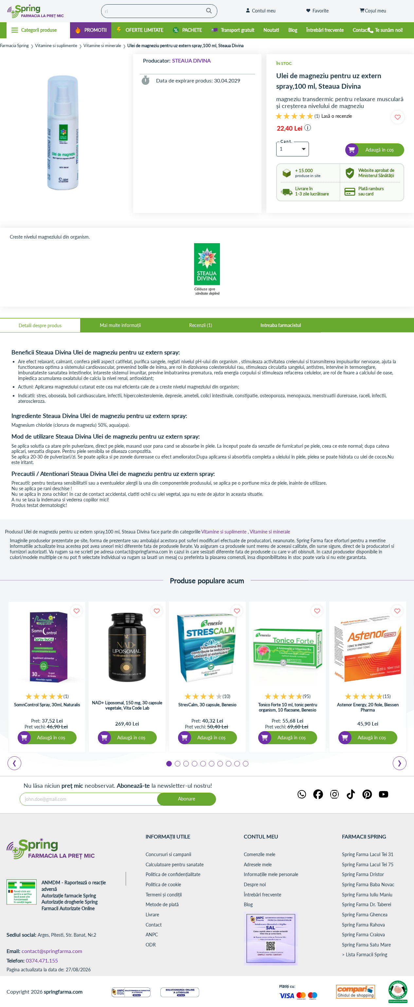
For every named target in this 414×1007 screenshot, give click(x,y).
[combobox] (159, 11)
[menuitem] (90, 30)
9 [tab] (236, 763)
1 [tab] (168, 763)
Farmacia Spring (14, 45)
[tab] (40, 325)
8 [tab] (228, 763)
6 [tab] (211, 763)
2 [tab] (177, 763)
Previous (18, 764)
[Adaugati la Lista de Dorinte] (76, 611)
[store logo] (48, 11)
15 (386, 696)
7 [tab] (219, 763)
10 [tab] (245, 763)
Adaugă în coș (51, 737)
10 (226, 696)
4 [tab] (194, 763)
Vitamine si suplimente (56, 45)
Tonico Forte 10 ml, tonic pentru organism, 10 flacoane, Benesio (287, 707)
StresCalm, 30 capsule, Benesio (207, 704)
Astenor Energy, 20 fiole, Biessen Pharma (368, 707)
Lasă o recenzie (336, 116)
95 (306, 696)
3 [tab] (185, 763)
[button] (307, 127)
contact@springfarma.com (52, 951)
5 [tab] (202, 763)
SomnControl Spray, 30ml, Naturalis (47, 704)
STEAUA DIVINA (191, 60)
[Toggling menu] (38, 30)
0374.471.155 (42, 960)
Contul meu (264, 10)
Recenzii (200, 325)
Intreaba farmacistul (281, 325)
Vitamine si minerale (102, 45)
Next (401, 764)
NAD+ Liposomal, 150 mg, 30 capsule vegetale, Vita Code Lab (127, 705)
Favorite (321, 10)
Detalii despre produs (40, 325)
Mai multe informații (120, 325)
